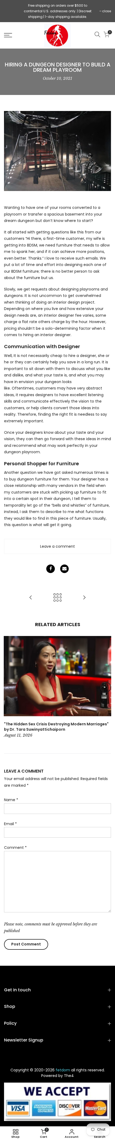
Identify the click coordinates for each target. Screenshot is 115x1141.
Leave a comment (57, 546)
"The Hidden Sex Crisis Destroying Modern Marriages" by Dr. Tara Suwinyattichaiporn (56, 726)
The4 (69, 1075)
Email (10, 823)
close (11, 11)
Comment (15, 847)
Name (11, 799)
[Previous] (9, 687)
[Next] (105, 687)
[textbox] (57, 366)
